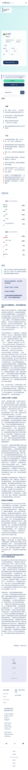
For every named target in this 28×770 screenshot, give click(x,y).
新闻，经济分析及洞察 (20, 691)
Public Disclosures (14, 757)
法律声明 (14, 751)
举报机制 (14, 760)
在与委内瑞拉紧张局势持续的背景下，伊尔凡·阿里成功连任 (13, 296)
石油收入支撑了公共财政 (11, 287)
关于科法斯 (18, 695)
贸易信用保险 (5, 693)
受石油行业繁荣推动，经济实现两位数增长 (13, 282)
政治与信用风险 (6, 699)
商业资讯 (5, 696)
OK (22, 92)
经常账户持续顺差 (10, 291)
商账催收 (5, 702)
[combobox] (11, 93)
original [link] (20, 77)
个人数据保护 (14, 754)
